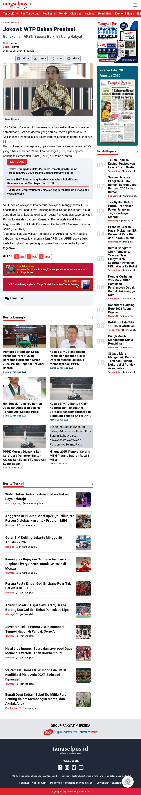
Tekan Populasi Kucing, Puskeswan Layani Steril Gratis (121, 163)
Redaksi (24, 782)
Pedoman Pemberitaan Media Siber (72, 782)
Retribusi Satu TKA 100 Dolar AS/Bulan (121, 324)
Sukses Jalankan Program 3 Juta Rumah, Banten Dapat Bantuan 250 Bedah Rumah (123, 185)
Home (6, 22)
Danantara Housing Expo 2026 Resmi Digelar (121, 308)
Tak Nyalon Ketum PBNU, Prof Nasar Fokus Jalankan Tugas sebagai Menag (120, 209)
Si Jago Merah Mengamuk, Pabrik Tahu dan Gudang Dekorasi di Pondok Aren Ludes (121, 361)
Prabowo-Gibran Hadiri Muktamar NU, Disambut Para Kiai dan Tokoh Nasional (122, 232)
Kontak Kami (39, 782)
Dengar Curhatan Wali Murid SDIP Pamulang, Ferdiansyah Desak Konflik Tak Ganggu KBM (121, 286)
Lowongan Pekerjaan (109, 782)
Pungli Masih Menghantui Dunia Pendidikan (120, 339)
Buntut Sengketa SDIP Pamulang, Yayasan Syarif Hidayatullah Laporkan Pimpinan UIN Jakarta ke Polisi (122, 257)
